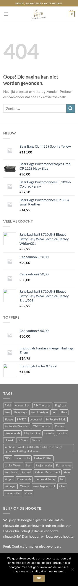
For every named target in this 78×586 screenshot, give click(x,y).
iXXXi (8, 458)
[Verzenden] (70, 108)
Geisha (36, 440)
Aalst (8, 405)
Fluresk (9, 440)
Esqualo (49, 433)
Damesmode (12, 433)
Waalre (24, 486)
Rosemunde (24, 479)
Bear (7, 412)
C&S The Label (42, 426)
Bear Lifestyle (39, 412)
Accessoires (22, 405)
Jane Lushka (22, 458)
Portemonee (64, 465)
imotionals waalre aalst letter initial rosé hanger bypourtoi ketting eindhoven (34, 449)
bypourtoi (36, 419)
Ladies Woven (13, 465)
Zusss (28, 493)
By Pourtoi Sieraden (17, 426)
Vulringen (10, 486)
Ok (39, 578)
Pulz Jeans (11, 472)
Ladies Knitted (43, 458)
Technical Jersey (45, 479)
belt (54, 412)
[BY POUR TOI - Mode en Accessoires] (39, 14)
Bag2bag (60, 405)
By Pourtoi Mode (56, 419)
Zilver (62, 486)
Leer (29, 465)
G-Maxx (23, 440)
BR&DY (21, 419)
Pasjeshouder (44, 465)
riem (67, 472)
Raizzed (26, 472)
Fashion (62, 433)
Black (63, 412)
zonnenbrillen (13, 493)
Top (62, 479)
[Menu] (5, 14)
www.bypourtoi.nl (44, 486)
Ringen (9, 479)
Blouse (9, 419)
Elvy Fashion (32, 433)
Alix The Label (42, 405)
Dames (59, 426)
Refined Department (47, 472)
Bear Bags (20, 412)
